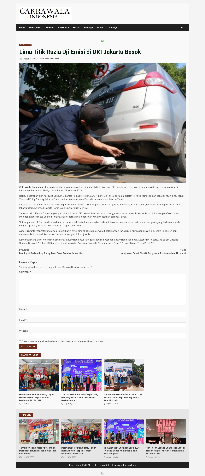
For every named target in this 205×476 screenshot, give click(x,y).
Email (23, 320)
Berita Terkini (35, 27)
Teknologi (112, 27)
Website (23, 330)
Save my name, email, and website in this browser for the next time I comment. (63, 341)
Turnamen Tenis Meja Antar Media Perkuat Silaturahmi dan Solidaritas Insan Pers (39, 431)
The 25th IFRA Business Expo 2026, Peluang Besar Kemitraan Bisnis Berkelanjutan (81, 375)
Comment (25, 271)
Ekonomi (50, 27)
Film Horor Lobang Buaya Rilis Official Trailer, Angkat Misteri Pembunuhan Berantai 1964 (166, 431)
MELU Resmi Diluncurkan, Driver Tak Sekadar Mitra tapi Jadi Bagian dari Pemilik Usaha (124, 375)
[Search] (182, 27)
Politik (100, 27)
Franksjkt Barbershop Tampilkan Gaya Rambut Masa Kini (51, 251)
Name (23, 309)
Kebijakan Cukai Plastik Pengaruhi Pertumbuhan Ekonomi (153, 251)
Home (22, 27)
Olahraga (88, 27)
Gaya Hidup (63, 27)
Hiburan (76, 27)
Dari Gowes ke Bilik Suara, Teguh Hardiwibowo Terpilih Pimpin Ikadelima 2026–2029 (39, 375)
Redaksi (27, 59)
